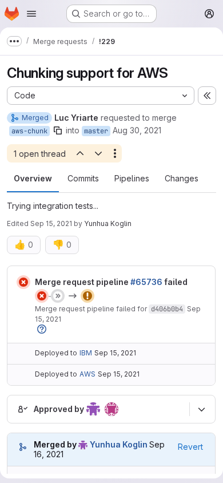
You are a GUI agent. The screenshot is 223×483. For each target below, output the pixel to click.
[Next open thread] (98, 153)
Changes (181, 178)
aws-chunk (29, 131)
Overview (33, 178)
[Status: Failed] (23, 282)
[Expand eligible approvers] (201, 409)
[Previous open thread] (79, 153)
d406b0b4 (167, 309)
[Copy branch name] (58, 130)
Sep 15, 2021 (51, 223)
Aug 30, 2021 (137, 130)
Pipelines (131, 178)
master (96, 131)
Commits (83, 178)
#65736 (146, 282)
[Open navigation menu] (31, 14)
